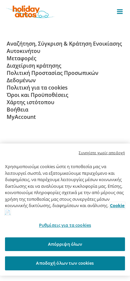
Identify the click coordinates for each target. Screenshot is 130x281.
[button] (120, 11)
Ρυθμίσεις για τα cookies (65, 225)
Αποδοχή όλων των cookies (65, 263)
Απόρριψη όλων (65, 244)
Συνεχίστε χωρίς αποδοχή (102, 152)
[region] (65, 209)
